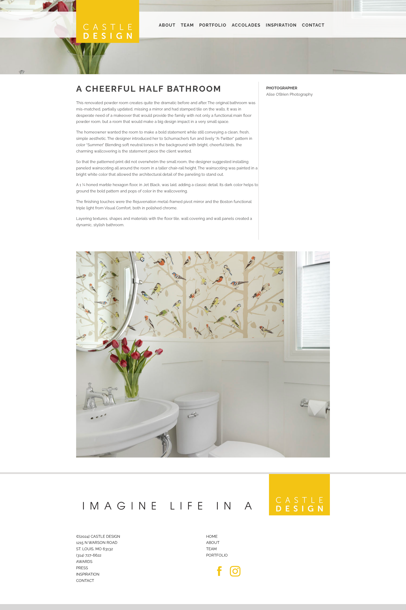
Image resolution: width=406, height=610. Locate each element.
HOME (212, 536)
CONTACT (85, 580)
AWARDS (84, 561)
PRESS (82, 568)
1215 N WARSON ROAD (96, 542)
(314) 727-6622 (88, 555)
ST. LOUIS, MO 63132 (94, 549)
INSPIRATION (87, 574)
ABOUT (212, 542)
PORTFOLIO (217, 555)
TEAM (211, 549)
